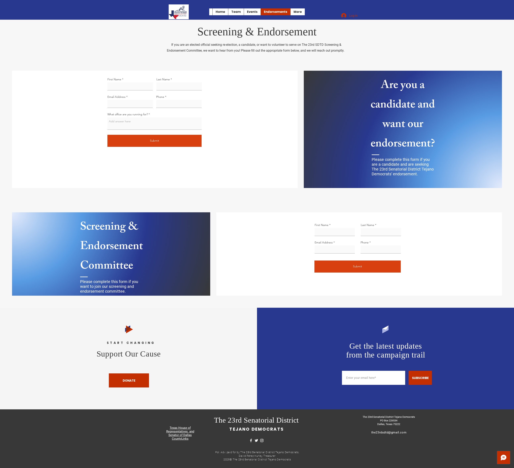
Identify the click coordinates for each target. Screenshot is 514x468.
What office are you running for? (127, 114)
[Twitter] (256, 440)
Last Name (163, 79)
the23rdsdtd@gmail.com (389, 432)
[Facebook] (251, 440)
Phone (160, 96)
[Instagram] (262, 440)
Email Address (116, 96)
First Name (114, 79)
